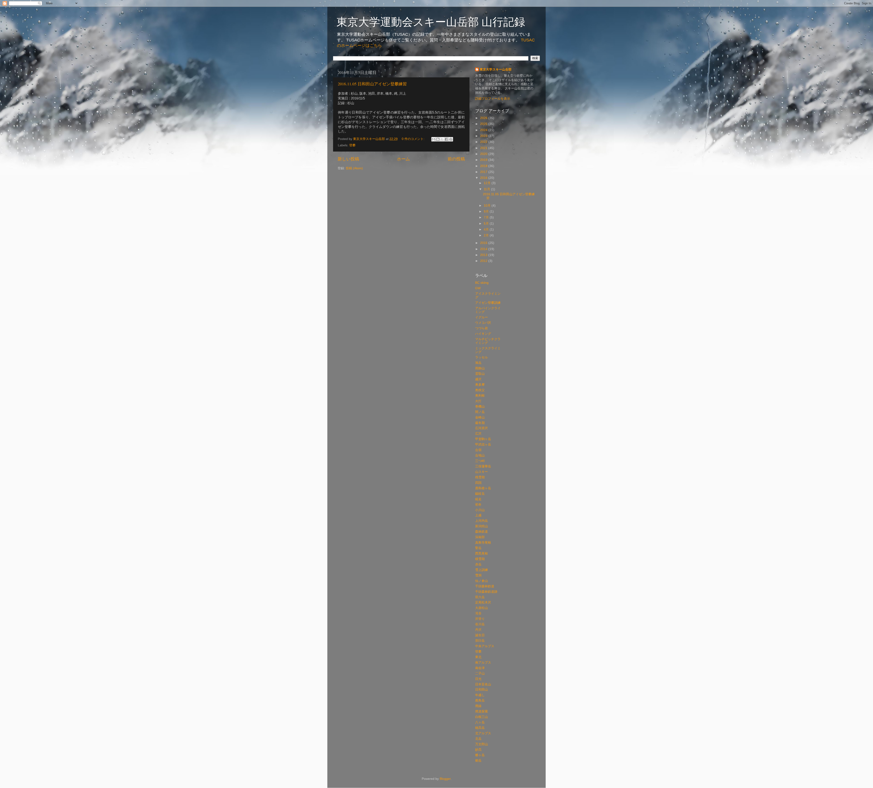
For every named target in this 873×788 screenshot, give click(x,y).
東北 (478, 657)
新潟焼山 (481, 526)
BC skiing (482, 282)
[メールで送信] (433, 139)
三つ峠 (480, 461)
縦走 (478, 499)
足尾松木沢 (483, 602)
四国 (478, 482)
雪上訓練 (481, 570)
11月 (487, 189)
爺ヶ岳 (480, 755)
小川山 (480, 510)
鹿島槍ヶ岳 (483, 488)
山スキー (481, 472)
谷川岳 (480, 624)
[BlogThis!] (438, 139)
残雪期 (480, 477)
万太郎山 (481, 744)
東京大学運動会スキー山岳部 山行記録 (430, 21)
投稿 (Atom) (354, 168)
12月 (488, 183)
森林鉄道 (481, 531)
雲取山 (480, 373)
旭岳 (478, 363)
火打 (478, 401)
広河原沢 (481, 428)
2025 (484, 124)
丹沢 (478, 629)
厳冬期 (480, 423)
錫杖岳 (480, 493)
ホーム (403, 159)
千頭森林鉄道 (484, 586)
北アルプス (483, 733)
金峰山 (480, 417)
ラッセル (481, 357)
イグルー (481, 317)
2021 (484, 148)
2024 (484, 130)
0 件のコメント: (413, 139)
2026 (484, 118)
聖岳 (478, 548)
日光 (478, 679)
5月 (487, 223)
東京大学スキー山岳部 (496, 69)
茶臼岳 (480, 640)
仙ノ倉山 (481, 581)
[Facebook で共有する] (446, 139)
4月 (487, 229)
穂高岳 (480, 728)
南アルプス (483, 662)
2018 (484, 166)
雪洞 (478, 575)
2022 (484, 142)
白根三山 (481, 717)
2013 (484, 255)
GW (478, 288)
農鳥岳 (480, 700)
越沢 (478, 379)
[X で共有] (442, 139)
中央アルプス (484, 646)
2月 (487, 235)
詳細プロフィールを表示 (492, 98)
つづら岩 (481, 328)
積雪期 (480, 559)
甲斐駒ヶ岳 (483, 439)
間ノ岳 (480, 412)
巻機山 (480, 406)
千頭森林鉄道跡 (486, 591)
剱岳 (478, 760)
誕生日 (480, 635)
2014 (484, 249)
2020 (484, 154)
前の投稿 (456, 159)
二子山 (480, 673)
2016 (484, 178)
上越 (478, 515)
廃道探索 (481, 711)
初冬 (478, 504)
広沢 (478, 433)
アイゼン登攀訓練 (488, 302)
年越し (480, 695)
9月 (487, 211)
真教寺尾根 (483, 542)
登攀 (352, 145)
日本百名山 (483, 684)
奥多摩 (480, 384)
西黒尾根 (481, 553)
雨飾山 (480, 368)
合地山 (480, 455)
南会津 (480, 668)
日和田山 (481, 689)
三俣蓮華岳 (483, 466)
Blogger (445, 778)
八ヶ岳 (480, 722)
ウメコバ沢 (483, 322)
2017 (484, 172)
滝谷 (478, 613)
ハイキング (483, 333)
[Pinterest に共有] (451, 139)
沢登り (480, 619)
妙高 (478, 749)
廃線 (478, 706)
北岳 (478, 738)
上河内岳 (481, 520)
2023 (484, 136)
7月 (487, 217)
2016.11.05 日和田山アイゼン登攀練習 (372, 83)
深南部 (480, 537)
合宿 (478, 450)
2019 (484, 160)
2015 (484, 243)
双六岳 (480, 597)
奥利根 (480, 395)
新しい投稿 (348, 159)
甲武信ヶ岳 (483, 444)
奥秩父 (480, 390)
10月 (488, 205)
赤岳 (478, 564)
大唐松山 (481, 608)
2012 (484, 261)
